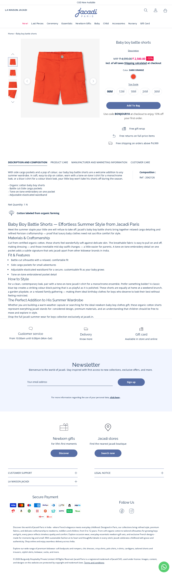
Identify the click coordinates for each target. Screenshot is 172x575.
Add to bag (133, 105)
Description (133, 50)
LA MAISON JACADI (16, 10)
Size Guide (133, 84)
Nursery (132, 23)
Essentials (66, 23)
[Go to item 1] (12, 62)
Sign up (131, 382)
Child (106, 23)
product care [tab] (59, 162)
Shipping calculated (135, 63)
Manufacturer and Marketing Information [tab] (99, 162)
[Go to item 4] (12, 94)
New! (25, 23)
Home (11, 33)
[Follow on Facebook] (121, 511)
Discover (64, 453)
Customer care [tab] (140, 162)
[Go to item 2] (12, 72)
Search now (108, 453)
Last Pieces (37, 23)
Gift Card (145, 23)
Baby (97, 23)
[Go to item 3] (12, 83)
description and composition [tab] (27, 162)
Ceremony (52, 23)
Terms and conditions (94, 562)
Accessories (118, 23)
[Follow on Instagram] (131, 511)
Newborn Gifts (83, 23)
